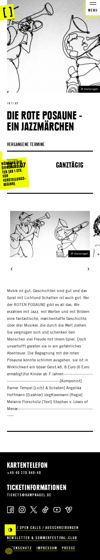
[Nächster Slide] (88, 269)
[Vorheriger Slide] (11, 269)
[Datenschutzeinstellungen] (8, 551)
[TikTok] (45, 509)
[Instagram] (22, 509)
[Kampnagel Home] (7, 10)
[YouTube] (56, 509)
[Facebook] (10, 509)
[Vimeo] (68, 509)
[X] (33, 509)
